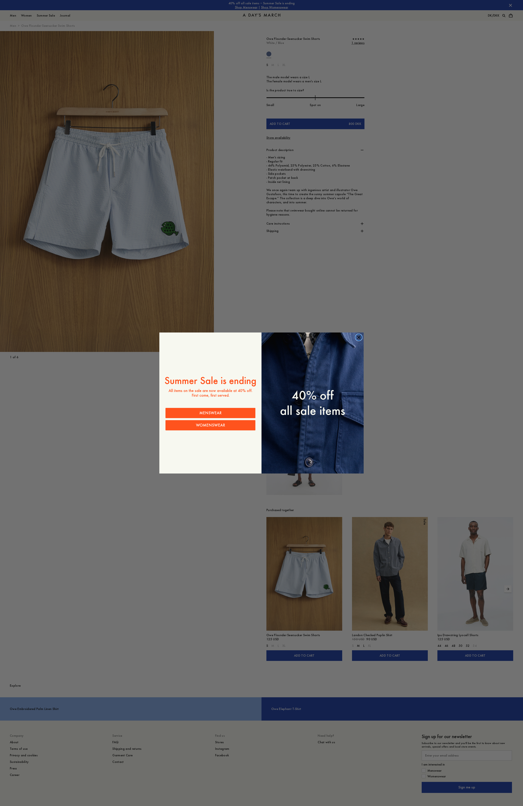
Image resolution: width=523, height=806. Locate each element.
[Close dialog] (358, 337)
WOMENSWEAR (210, 425)
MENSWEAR (210, 413)
